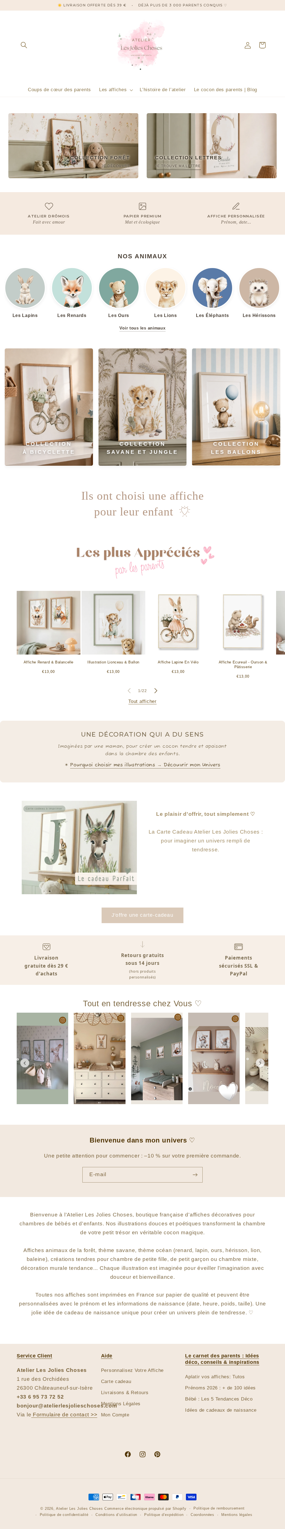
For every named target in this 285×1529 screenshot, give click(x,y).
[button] (24, 45)
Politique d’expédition (163, 1515)
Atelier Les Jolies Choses (79, 1508)
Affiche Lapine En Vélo (178, 662)
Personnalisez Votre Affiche (132, 1370)
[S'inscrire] (195, 1175)
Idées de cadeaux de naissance (221, 1410)
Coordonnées (202, 1515)
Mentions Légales (121, 1403)
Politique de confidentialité (64, 1515)
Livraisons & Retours (125, 1392)
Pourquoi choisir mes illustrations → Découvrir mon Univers (145, 765)
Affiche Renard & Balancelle (48, 662)
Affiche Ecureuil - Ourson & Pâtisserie (243, 664)
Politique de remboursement (219, 1508)
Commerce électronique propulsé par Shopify (145, 1508)
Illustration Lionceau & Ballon (113, 662)
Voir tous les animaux (142, 328)
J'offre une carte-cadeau (142, 915)
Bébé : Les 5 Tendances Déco (218, 1399)
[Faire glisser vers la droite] (156, 691)
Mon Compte (115, 1415)
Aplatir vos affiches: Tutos (215, 1376)
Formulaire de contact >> (64, 1415)
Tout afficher (142, 701)
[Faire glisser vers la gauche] (129, 691)
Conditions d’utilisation (116, 1515)
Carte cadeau (116, 1381)
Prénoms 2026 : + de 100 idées (220, 1388)
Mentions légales (236, 1515)
